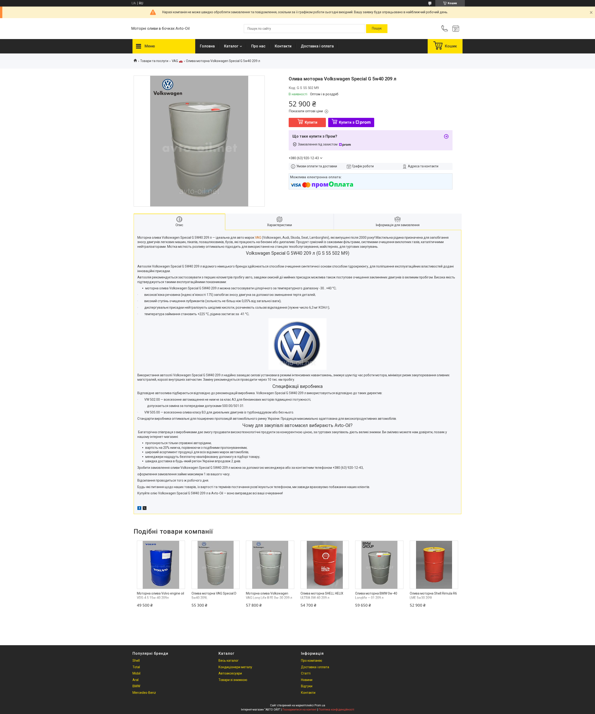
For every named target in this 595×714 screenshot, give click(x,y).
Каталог (231, 46)
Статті (306, 673)
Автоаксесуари (230, 673)
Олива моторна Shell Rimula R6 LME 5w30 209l (433, 596)
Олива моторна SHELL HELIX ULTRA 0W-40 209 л (322, 596)
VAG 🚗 (177, 61)
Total (136, 667)
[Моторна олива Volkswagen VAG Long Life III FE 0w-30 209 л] (270, 565)
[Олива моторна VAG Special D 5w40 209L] (216, 565)
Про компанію (311, 660)
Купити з (346, 122)
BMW (136, 686)
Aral (135, 680)
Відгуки (306, 686)
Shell (136, 660)
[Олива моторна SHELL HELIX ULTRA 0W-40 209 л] (325, 565)
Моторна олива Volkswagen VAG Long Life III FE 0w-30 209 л (269, 596)
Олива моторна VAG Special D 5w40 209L (214, 596)
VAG (258, 237)
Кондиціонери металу (235, 667)
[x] (144, 509)
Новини (306, 680)
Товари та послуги (154, 61)
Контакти (283, 46)
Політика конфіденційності (336, 709)
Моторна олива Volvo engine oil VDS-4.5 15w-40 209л (160, 596)
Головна (207, 46)
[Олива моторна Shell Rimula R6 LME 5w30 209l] (434, 565)
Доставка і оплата (317, 46)
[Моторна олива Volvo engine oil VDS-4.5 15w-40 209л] (161, 565)
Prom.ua (319, 705)
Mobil (136, 673)
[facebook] (139, 509)
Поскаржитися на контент (299, 709)
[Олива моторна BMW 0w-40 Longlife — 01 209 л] (379, 565)
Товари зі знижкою (232, 680)
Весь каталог (228, 660)
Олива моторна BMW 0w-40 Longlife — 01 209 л (376, 596)
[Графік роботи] (456, 28)
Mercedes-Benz (144, 692)
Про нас (258, 46)
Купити (311, 122)
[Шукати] (376, 28)
